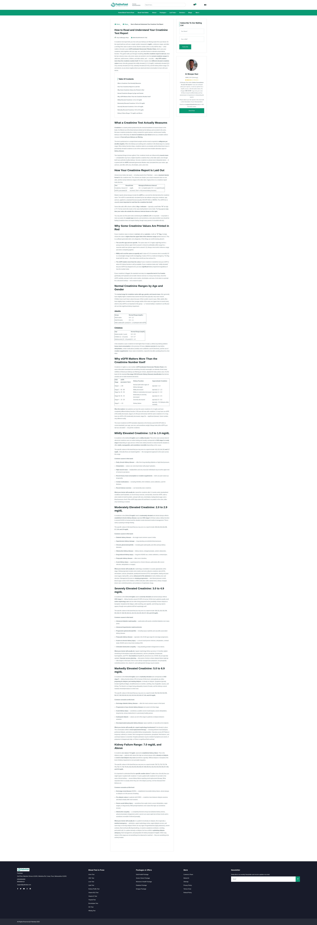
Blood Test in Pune (96, 870)
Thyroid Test (92, 899)
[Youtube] (24, 888)
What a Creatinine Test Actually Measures (129, 83)
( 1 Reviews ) (195, 80)
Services (182, 12)
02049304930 (136, 5)
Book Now (192, 110)
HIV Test (90, 907)
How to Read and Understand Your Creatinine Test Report (147, 24)
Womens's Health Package (144, 881)
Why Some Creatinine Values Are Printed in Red (131, 90)
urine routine (118, 497)
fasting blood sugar (156, 497)
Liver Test (91, 881)
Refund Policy (188, 892)
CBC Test (91, 878)
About (154, 12)
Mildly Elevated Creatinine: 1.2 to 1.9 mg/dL (130, 100)
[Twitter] (20, 888)
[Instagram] (27, 888)
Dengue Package (141, 889)
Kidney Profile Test (93, 889)
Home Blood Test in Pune (126, 12)
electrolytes (135, 165)
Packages (163, 12)
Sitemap (186, 881)
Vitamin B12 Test (93, 892)
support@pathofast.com (24, 884)
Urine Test (91, 874)
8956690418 (21, 881)
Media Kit (186, 878)
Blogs (190, 12)
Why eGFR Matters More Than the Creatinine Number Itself (134, 96)
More (197, 12)
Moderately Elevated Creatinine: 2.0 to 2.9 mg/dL (131, 103)
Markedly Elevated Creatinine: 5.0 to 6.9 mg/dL (131, 110)
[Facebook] (17, 888)
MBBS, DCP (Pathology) (191, 77)
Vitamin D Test (92, 896)
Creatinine (117, 127)
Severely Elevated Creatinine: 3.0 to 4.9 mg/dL (130, 106)
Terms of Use (187, 889)
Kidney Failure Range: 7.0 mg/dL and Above (130, 113)
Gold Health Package (142, 874)
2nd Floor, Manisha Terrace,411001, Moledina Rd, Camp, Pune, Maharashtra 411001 (42, 876)
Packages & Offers (144, 870)
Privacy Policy (188, 885)
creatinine (118, 42)
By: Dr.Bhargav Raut (123, 37)
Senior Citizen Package (143, 878)
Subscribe (185, 47)
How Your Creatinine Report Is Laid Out (129, 86)
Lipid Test (91, 885)
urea (129, 165)
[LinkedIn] (30, 888)
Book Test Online (143, 12)
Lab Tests (172, 12)
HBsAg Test (91, 910)
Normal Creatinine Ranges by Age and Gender (130, 93)
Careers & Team (188, 874)
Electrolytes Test (93, 903)
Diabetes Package (141, 885)
